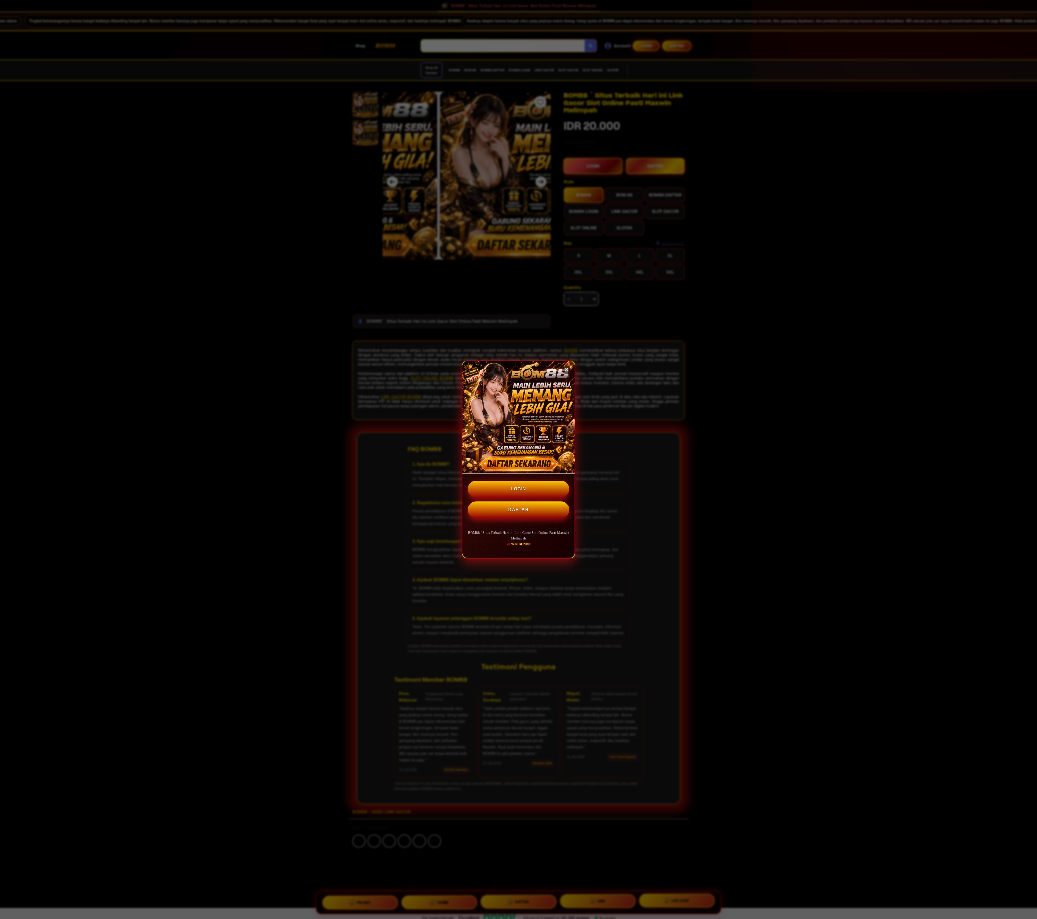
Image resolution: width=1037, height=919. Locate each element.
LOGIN (518, 489)
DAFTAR (518, 509)
